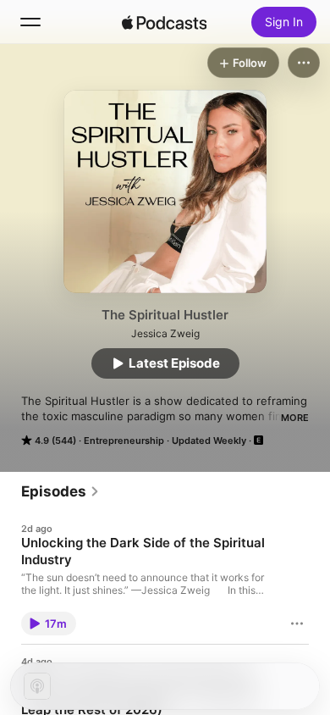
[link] (60, 491)
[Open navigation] (30, 22)
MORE (295, 418)
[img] (164, 22)
